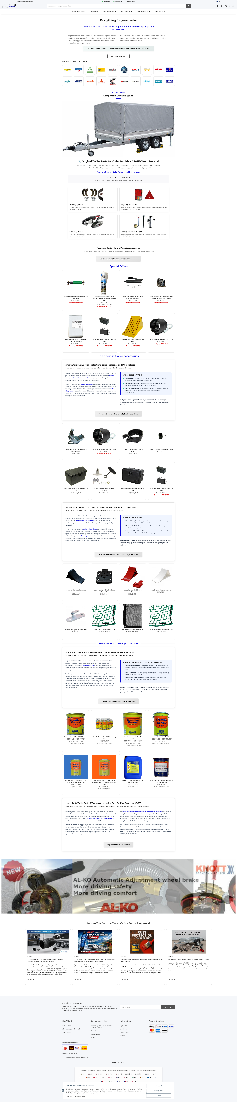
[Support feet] (170, 139)
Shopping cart (95, 1034)
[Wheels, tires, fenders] (151, 142)
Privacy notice (108, 1093)
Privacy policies (80, 1096)
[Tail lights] (158, 131)
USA (127, 1077)
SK (120, 1081)
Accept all (159, 1086)
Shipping (123, 1035)
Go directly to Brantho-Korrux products (118, 701)
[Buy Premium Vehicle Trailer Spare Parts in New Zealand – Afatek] (189, 942)
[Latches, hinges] (118, 140)
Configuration (158, 1090)
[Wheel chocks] (139, 150)
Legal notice (69, 1096)
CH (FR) (109, 1074)
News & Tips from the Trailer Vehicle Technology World (118, 923)
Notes (93, 1037)
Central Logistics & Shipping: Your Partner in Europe (101, 1027)
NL (148, 1074)
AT (91, 1074)
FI (157, 1077)
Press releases (66, 1026)
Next (171, 290)
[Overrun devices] (73, 147)
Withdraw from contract (69, 1054)
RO (127, 1081)
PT (143, 1077)
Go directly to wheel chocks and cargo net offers (118, 554)
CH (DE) (99, 1074)
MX (135, 1077)
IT (81, 1077)
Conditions (123, 1029)
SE (150, 1077)
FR (155, 1074)
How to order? (66, 1032)
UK (111, 1077)
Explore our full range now (118, 844)
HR (135, 1081)
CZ (104, 1081)
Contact (93, 1031)
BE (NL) (129, 1074)
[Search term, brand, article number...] (188, 6)
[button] (217, 6)
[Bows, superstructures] (134, 112)
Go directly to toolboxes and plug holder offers (118, 414)
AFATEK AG (121, 1062)
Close (159, 1095)
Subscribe (168, 1007)
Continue (30, 979)
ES (89, 1077)
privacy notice (83, 1008)
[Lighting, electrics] (126, 128)
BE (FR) (139, 1074)
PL (104, 1077)
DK (96, 1077)
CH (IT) (119, 1074)
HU (112, 1081)
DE (83, 1074)
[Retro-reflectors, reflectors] (129, 140)
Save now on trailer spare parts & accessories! (118, 259)
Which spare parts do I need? (71, 1029)
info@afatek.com (131, 1)
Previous (65, 290)
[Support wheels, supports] (90, 145)
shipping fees (84, 1057)
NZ (119, 1077)
